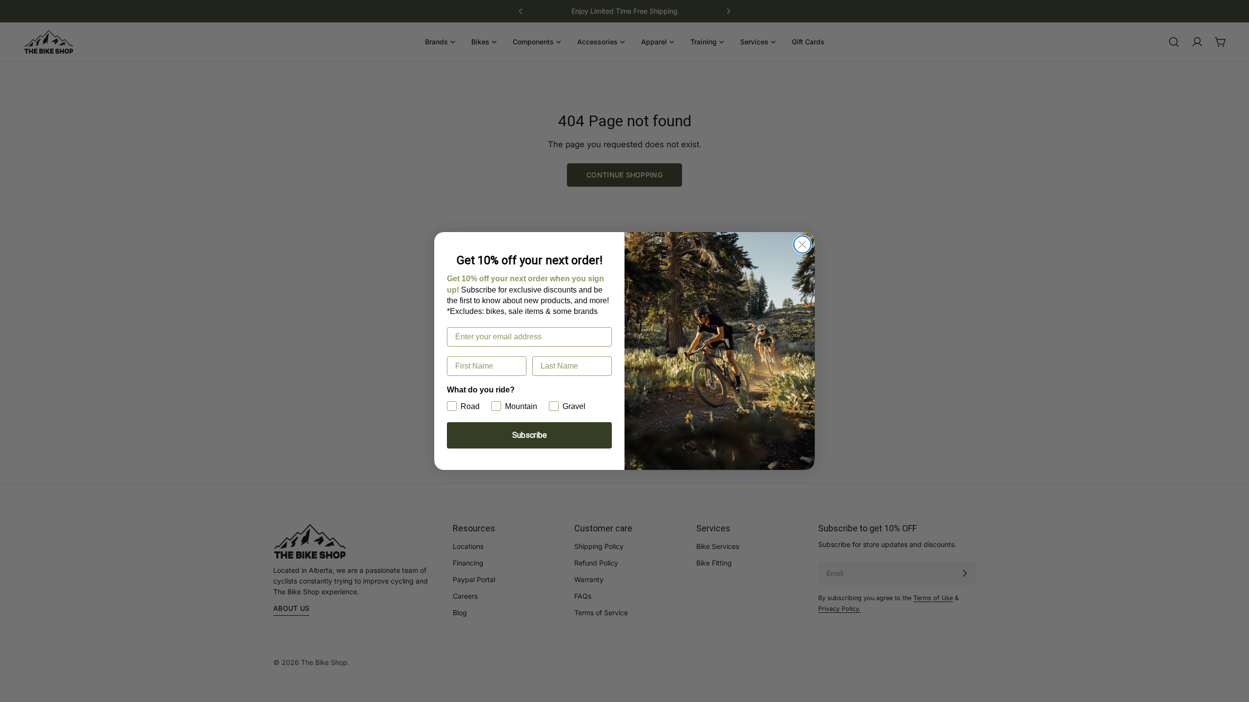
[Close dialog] (802, 244)
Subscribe (529, 435)
